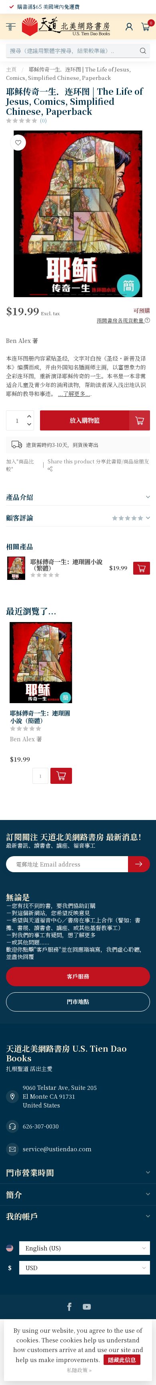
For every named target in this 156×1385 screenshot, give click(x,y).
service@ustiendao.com (57, 1149)
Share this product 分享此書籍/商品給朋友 (98, 461)
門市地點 (78, 1001)
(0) (43, 120)
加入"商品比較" (20, 465)
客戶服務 (78, 976)
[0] (145, 26)
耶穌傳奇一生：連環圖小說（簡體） (40, 716)
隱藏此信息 (122, 1360)
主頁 (11, 69)
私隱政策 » (79, 1370)
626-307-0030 (41, 1126)
